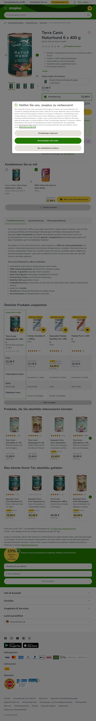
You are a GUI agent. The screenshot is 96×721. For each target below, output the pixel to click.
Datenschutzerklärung (28, 127)
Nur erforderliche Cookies (48, 148)
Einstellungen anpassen (48, 133)
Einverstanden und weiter (48, 140)
